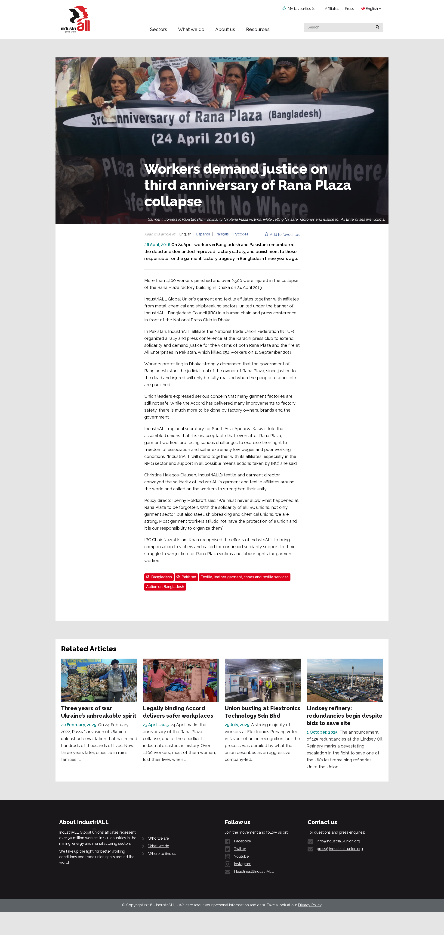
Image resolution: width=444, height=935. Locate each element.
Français (222, 234)
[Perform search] (377, 27)
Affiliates (332, 8)
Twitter (240, 849)
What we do (158, 846)
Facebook (242, 841)
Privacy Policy (309, 905)
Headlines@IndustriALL (254, 871)
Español (203, 234)
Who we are (158, 838)
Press (349, 8)
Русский (240, 234)
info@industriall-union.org (338, 841)
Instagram (242, 864)
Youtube (241, 856)
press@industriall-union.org (340, 849)
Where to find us (162, 853)
